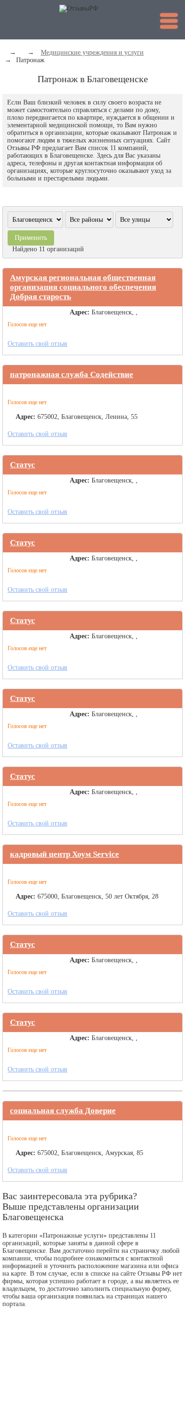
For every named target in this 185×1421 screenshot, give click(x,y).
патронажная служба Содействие (71, 374)
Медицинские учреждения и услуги (92, 52)
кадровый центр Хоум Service (64, 854)
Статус (22, 464)
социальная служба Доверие (63, 1110)
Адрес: (80, 312)
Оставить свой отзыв (37, 343)
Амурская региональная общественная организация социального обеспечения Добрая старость (83, 287)
